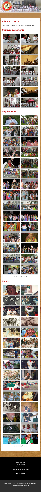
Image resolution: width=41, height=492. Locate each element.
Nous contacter (20, 467)
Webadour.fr (25, 485)
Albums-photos (20, 464)
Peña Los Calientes (20, 6)
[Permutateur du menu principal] (37, 6)
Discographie (20, 462)
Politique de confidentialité (20, 469)
